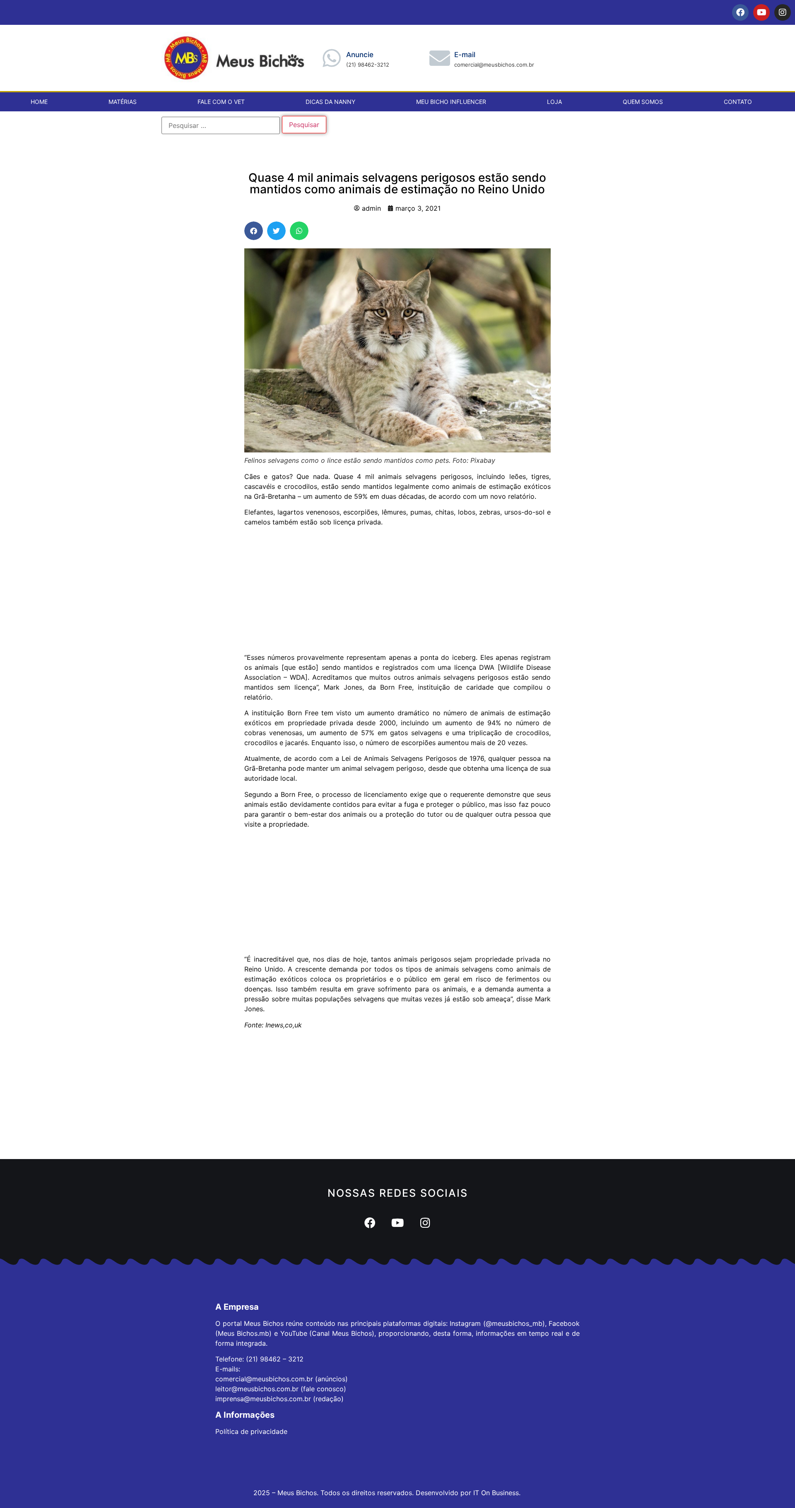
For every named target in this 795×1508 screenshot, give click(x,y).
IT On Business (496, 1493)
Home (39, 101)
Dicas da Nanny (330, 101)
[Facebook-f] (740, 12)
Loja (554, 101)
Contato (738, 101)
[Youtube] (761, 12)
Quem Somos (643, 101)
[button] (253, 230)
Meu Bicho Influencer (451, 101)
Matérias (122, 101)
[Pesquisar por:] (220, 125)
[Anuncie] (331, 58)
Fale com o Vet (221, 101)
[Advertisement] (397, 591)
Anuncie (359, 55)
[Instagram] (782, 12)
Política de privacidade (251, 1431)
